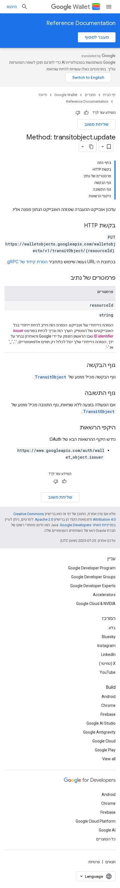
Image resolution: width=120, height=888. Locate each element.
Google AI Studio (101, 723)
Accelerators (104, 594)
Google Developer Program (92, 568)
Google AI (107, 830)
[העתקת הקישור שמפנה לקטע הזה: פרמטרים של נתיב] (65, 278)
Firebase (108, 714)
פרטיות (94, 862)
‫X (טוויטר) (107, 663)
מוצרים (90, 95)
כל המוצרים (106, 839)
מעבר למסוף (97, 37)
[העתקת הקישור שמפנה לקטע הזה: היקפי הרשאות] (74, 428)
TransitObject (50, 377)
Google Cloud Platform (96, 821)
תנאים (110, 862)
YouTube (108, 672)
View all (109, 759)
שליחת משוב (96, 124)
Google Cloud (104, 741)
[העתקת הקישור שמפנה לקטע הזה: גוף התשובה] (79, 393)
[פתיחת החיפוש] (24, 6)
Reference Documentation (81, 23)
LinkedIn (108, 654)
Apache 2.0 (44, 519)
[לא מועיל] (78, 113)
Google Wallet (65, 95)
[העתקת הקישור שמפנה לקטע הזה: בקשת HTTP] (78, 226)
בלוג (112, 628)
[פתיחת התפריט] (108, 6)
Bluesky (109, 636)
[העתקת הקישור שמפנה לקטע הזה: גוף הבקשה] (81, 365)
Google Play (105, 750)
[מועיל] (86, 113)
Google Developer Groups (93, 577)
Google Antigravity (99, 732)
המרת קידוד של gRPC (27, 261)
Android (109, 696)
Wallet (81, 7)
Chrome (108, 705)
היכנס (12, 6)
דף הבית (109, 95)
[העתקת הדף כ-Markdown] (91, 146)
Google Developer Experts (93, 586)
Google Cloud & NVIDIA (96, 603)
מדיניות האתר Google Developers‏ (87, 525)
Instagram (106, 645)
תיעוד (42, 95)
